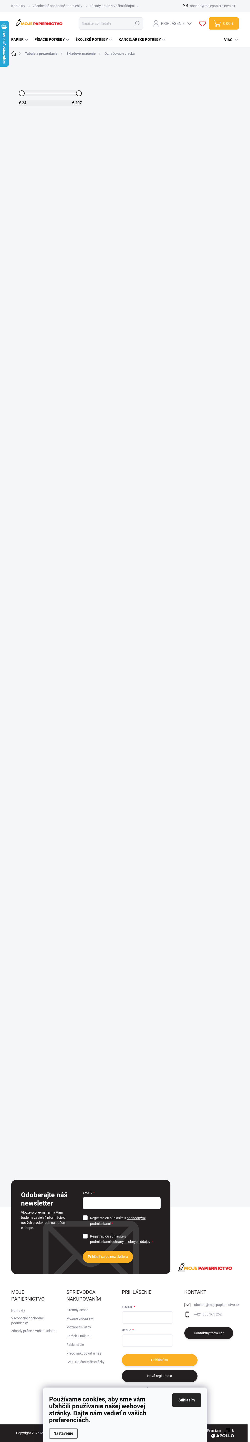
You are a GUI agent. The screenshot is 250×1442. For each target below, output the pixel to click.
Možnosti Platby (78, 1327)
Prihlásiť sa (159, 1360)
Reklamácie (75, 1344)
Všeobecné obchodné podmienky (57, 6)
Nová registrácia (159, 1376)
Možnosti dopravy (80, 1318)
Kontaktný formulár (209, 1333)
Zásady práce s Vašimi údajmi (112, 6)
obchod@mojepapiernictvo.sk (216, 1305)
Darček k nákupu (79, 1336)
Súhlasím (186, 1400)
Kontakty (18, 6)
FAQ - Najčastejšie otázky (85, 1362)
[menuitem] (20, 39)
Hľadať (137, 23)
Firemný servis (77, 1310)
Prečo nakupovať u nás (83, 1353)
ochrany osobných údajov (130, 1242)
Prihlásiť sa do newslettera (108, 1257)
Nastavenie (63, 1433)
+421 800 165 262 (208, 1314)
